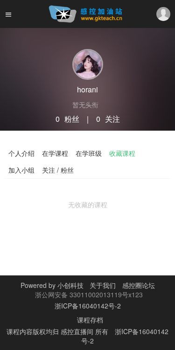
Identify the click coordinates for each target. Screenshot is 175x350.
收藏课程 (122, 153)
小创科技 (71, 285)
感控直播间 (78, 331)
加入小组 (21, 170)
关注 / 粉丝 (58, 170)
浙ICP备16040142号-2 (88, 305)
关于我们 (102, 285)
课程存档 (90, 319)
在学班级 (89, 153)
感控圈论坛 (138, 285)
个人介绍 (21, 153)
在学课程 (55, 153)
